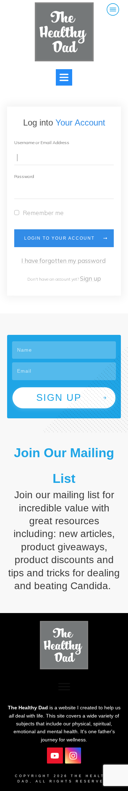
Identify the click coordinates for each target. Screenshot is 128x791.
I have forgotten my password (63, 260)
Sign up (90, 278)
